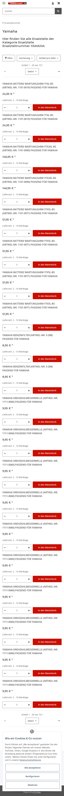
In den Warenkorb (47, 107)
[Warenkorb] (59, 3)
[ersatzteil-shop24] (17, 3)
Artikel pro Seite (47, 58)
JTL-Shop (37, 792)
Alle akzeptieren (32, 767)
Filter (10, 58)
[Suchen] (58, 11)
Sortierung (24, 58)
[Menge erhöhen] (29, 107)
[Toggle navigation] (3, 2)
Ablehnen (33, 785)
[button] (53, 3)
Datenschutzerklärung (30, 760)
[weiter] (59, 71)
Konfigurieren (33, 776)
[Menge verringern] (5, 107)
